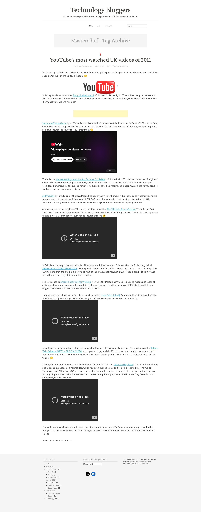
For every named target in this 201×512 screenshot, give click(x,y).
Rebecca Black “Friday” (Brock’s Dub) (60, 268)
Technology (50, 499)
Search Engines (53, 485)
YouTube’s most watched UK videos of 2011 (100, 60)
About (99, 26)
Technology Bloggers (101, 10)
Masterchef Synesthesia (54, 123)
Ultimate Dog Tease (123, 364)
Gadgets (49, 472)
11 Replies (99, 66)
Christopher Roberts (117, 66)
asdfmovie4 (48, 195)
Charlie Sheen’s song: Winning (75, 281)
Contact (109, 26)
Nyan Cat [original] (110, 295)
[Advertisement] (100, 113)
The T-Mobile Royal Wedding (121, 209)
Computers (52, 477)
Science (48, 491)
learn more (144, 464)
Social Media (52, 488)
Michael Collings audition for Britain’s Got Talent (80, 179)
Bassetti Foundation (136, 462)
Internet (48, 480)
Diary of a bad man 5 (83, 95)
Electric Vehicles (51, 469)
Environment (52, 493)
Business (49, 466)
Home (91, 26)
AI (46, 464)
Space (50, 496)
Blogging (51, 483)
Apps (50, 475)
